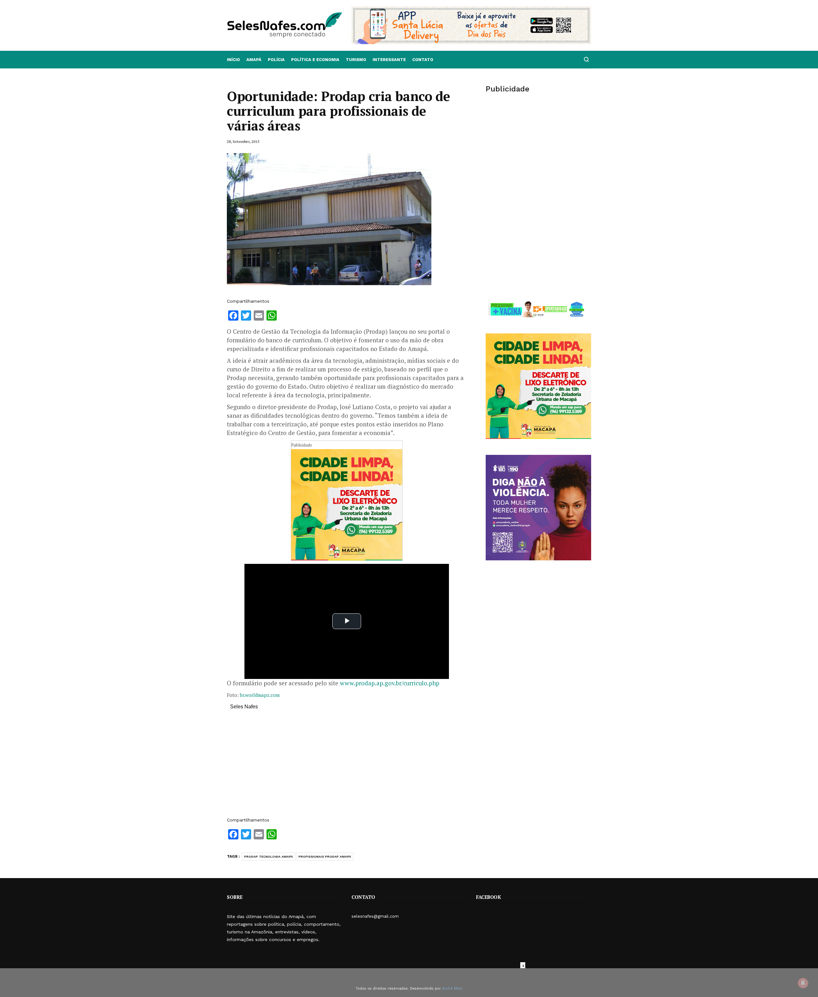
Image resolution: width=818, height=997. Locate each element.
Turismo (356, 59)
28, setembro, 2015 (243, 141)
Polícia (276, 59)
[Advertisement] (347, 766)
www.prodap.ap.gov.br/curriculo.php (389, 683)
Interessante (389, 59)
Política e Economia (315, 59)
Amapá (253, 59)
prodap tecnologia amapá (268, 856)
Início (233, 59)
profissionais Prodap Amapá (324, 856)
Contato (422, 59)
